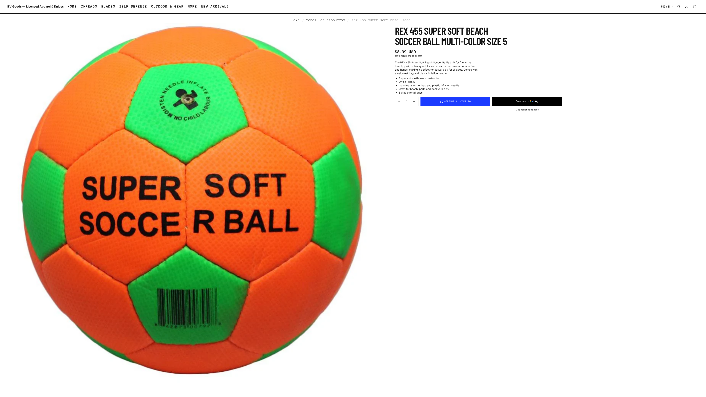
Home (296, 20)
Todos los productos (325, 20)
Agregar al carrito (457, 101)
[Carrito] (695, 6)
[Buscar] (679, 6)
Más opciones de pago (527, 109)
